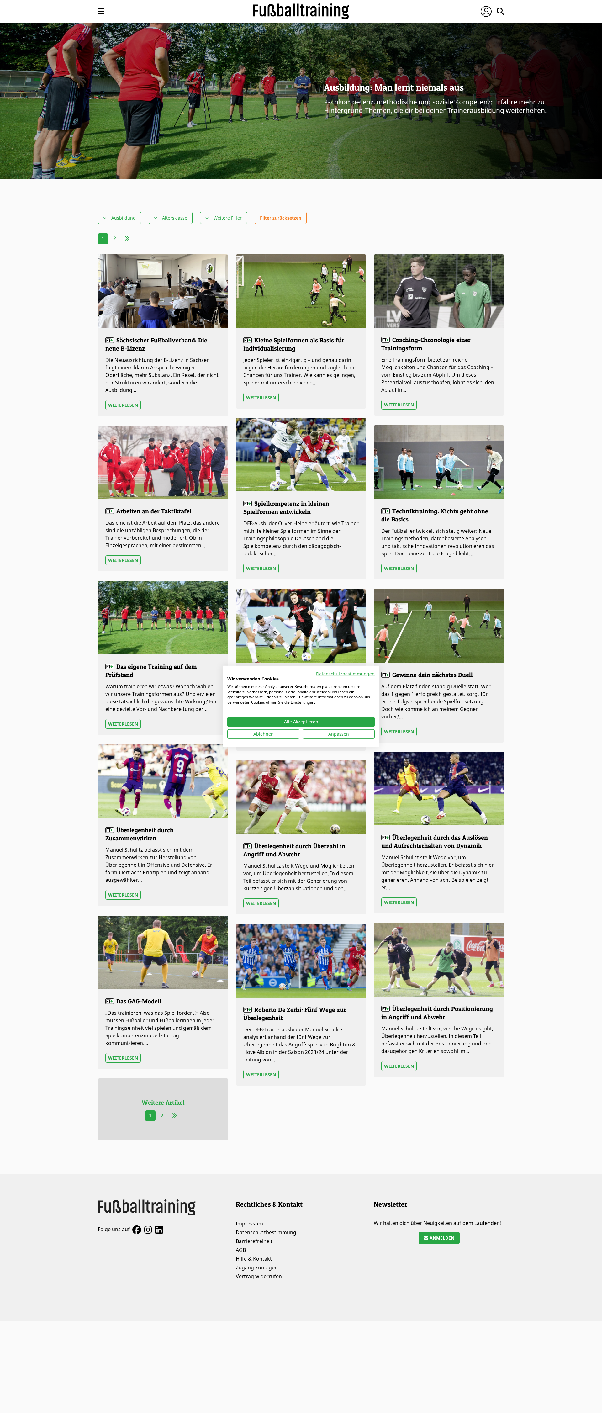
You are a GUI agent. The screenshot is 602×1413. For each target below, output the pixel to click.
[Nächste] (127, 238)
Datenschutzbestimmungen (345, 674)
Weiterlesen (123, 405)
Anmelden (441, 1238)
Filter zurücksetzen (280, 218)
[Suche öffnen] (500, 11)
